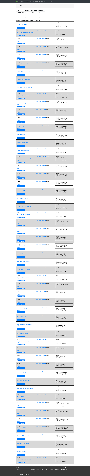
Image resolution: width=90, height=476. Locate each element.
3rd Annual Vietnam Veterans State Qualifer (24, 459)
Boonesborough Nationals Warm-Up (22, 237)
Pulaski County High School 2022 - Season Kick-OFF (25, 341)
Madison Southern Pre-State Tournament (23, 308)
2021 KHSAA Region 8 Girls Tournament (23, 419)
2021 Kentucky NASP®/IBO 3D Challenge (23, 435)
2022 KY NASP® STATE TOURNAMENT (23, 277)
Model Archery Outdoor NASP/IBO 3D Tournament (25, 388)
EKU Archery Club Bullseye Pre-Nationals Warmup (25, 63)
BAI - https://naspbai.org (50, 471)
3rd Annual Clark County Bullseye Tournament (24, 150)
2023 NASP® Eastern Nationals (22, 40)
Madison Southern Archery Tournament (23, 79)
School (35, 1)
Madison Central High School (41, 22)
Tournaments (26, 1)
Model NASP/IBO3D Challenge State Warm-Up (24, 118)
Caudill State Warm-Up (20, 300)
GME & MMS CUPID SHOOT (21, 316)
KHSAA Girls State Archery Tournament (23, 71)
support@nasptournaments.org (37, 469)
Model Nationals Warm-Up (21, 245)
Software (40, 1)
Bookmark (68, 5)
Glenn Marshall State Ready (21, 103)
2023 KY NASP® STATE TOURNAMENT (23, 95)
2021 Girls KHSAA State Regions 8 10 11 (23, 396)
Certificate (18, 33)
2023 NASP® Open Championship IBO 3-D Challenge (25, 32)
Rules (45, 1)
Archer (31, 1)
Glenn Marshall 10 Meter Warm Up (22, 364)
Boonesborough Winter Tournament (22, 333)
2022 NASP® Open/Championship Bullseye (24, 206)
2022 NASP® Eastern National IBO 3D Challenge (24, 222)
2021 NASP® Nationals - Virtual (22, 404)
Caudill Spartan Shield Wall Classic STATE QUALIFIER (25, 182)
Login (51, 1)
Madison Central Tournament (21, 55)
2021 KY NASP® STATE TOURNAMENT (23, 427)
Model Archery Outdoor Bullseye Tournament (24, 380)
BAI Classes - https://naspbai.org (52, 472)
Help (47, 1)
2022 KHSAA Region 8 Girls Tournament (23, 269)
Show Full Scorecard (20, 27)
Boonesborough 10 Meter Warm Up (22, 198)
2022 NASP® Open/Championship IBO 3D (23, 214)
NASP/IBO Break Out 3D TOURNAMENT (23, 443)
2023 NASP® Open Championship (22, 24)
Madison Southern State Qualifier (22, 142)
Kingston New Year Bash (21, 190)
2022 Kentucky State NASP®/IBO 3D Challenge (24, 285)
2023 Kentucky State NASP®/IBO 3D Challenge (24, 87)
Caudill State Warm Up (20, 126)
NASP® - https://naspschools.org (52, 469)
